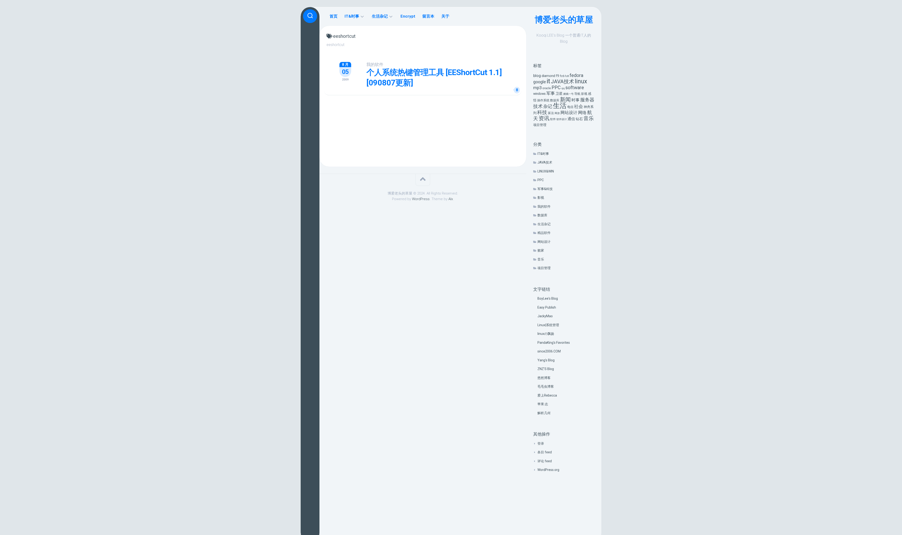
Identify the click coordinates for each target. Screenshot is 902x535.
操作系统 (543, 100)
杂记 (547, 106)
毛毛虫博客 (545, 386)
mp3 (537, 87)
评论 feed (544, 461)
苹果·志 (542, 404)
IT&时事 (543, 154)
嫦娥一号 (568, 94)
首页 (334, 16)
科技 (542, 112)
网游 (557, 113)
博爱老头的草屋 (564, 20)
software (574, 87)
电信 (570, 107)
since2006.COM (549, 351)
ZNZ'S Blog (545, 369)
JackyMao (545, 316)
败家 (540, 250)
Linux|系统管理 (548, 325)
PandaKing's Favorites (553, 342)
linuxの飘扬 (545, 334)
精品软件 (544, 233)
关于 (445, 16)
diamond (548, 76)
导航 (577, 94)
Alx (450, 199)
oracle (546, 88)
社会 (578, 106)
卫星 (559, 94)
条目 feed (544, 452)
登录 (540, 443)
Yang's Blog (546, 360)
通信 (571, 119)
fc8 (567, 76)
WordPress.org (548, 470)
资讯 (544, 118)
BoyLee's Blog (547, 298)
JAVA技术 (562, 81)
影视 (584, 94)
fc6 (562, 76)
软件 (553, 119)
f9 (557, 76)
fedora (576, 75)
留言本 (428, 16)
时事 (575, 100)
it (548, 81)
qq (563, 88)
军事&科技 (545, 189)
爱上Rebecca (547, 395)
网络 (582, 112)
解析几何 (544, 413)
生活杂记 (544, 224)
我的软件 (544, 206)
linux (581, 81)
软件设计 (561, 119)
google (539, 81)
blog (537, 75)
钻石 (579, 119)
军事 (550, 93)
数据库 (554, 100)
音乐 (588, 118)
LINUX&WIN (545, 171)
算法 (551, 113)
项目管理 (539, 125)
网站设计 (568, 112)
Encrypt (407, 16)
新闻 (565, 99)
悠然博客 (544, 378)
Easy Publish (546, 307)
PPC (556, 87)
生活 (560, 106)
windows (539, 94)
